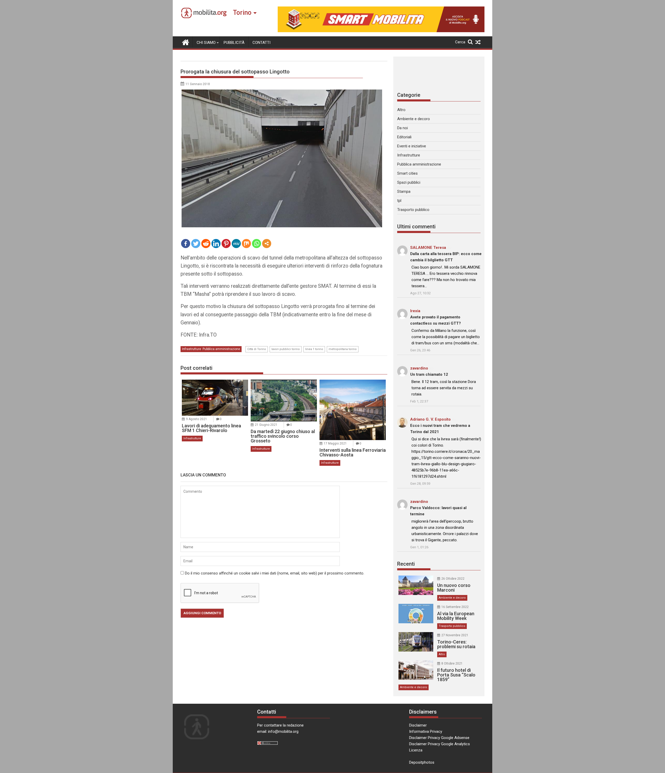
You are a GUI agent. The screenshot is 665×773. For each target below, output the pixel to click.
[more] (266, 243)
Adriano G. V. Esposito (430, 419)
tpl (399, 200)
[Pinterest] (226, 243)
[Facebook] (185, 243)
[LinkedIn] (216, 243)
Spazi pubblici (408, 182)
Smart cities (407, 173)
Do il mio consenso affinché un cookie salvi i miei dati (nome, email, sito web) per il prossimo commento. (274, 573)
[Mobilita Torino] (185, 42)
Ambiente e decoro (413, 119)
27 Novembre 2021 (454, 635)
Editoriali (404, 137)
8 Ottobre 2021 (452, 663)
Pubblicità (234, 42)
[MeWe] (236, 243)
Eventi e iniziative (411, 146)
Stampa (403, 191)
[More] (266, 243)
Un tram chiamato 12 (429, 374)
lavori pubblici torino (285, 349)
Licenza (415, 750)
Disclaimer (418, 725)
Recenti (406, 564)
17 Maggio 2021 (335, 443)
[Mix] (246, 243)
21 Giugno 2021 (266, 425)
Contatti (261, 42)
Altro (401, 109)
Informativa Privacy (425, 731)
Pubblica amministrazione (221, 349)
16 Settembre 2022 (455, 607)
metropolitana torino (343, 349)
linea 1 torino (314, 349)
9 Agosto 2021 (196, 419)
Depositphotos (421, 762)
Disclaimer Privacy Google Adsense (439, 737)
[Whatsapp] (256, 243)
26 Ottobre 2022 (452, 578)
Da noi (402, 128)
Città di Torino (256, 349)
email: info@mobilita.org (277, 731)
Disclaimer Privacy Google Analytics (439, 744)
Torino (242, 12)
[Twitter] (195, 243)
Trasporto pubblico (413, 209)
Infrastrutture (191, 349)
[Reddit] (205, 243)
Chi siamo (206, 42)
